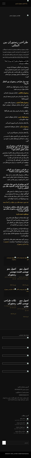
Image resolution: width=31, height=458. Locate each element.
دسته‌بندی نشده (26, 276)
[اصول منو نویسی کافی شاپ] (22, 292)
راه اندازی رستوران (12, 276)
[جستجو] (8, 3)
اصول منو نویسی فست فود (22, 271)
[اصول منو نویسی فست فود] (22, 261)
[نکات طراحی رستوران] (10, 292)
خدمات (15, 305)
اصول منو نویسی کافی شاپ (23, 303)
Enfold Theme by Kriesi (23, 453)
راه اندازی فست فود (21, 278)
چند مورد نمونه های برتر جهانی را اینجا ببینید (16, 202)
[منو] (4, 3)
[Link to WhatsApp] (3, 456)
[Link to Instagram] (6, 456)
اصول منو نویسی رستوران (11, 271)
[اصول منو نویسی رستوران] (10, 261)
